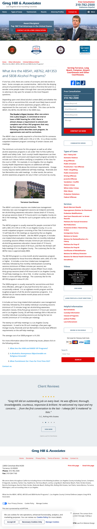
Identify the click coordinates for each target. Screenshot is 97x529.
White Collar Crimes (71, 188)
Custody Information (72, 313)
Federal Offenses (70, 197)
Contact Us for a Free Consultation (31, 30)
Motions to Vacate (71, 236)
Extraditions (68, 260)
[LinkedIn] (78, 83)
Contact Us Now (78, 131)
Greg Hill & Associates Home (21, 5)
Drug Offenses (69, 161)
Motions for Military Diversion (75, 253)
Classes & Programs (71, 316)
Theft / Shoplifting (71, 170)
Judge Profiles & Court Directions (78, 298)
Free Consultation (72, 91)
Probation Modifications (73, 213)
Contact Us (72, 12)
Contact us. (7, 366)
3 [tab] (48, 422)
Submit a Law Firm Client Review (48, 436)
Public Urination (70, 164)
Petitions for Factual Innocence (75, 222)
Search (78, 359)
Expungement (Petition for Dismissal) (78, 210)
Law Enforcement (70, 322)
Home (4, 12)
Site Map (65, 458)
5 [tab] (54, 422)
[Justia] (83, 83)
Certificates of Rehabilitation (75, 250)
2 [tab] (45, 422)
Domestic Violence (71, 158)
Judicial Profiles (69, 319)
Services (68, 204)
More (93, 12)
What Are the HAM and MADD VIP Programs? (29, 348)
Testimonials (31, 12)
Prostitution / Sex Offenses (74, 167)
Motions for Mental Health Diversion (78, 257)
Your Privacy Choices (15, 503)
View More (48, 429)
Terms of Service (54, 458)
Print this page (73, 466)
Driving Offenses (70, 176)
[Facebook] (73, 83)
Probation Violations (71, 194)
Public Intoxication (71, 173)
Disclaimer (30, 458)
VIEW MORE (78, 288)
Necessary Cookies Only (32, 522)
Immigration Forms (71, 233)
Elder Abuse (68, 191)
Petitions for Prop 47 (71, 244)
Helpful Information (73, 306)
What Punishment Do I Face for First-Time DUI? (30, 361)
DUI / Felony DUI (70, 155)
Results (44, 12)
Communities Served (78, 143)
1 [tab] (42, 422)
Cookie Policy (29, 503)
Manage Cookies (42, 503)
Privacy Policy (40, 458)
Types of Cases (16, 12)
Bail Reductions (70, 225)
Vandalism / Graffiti (71, 182)
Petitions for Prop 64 (71, 247)
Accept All (11, 522)
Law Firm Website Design (83, 523)
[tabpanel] (48, 406)
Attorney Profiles (57, 12)
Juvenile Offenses (70, 179)
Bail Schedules (69, 310)
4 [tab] (51, 422)
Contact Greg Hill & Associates (85, 4)
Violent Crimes (69, 185)
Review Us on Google (78, 330)
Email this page (88, 466)
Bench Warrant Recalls (72, 207)
